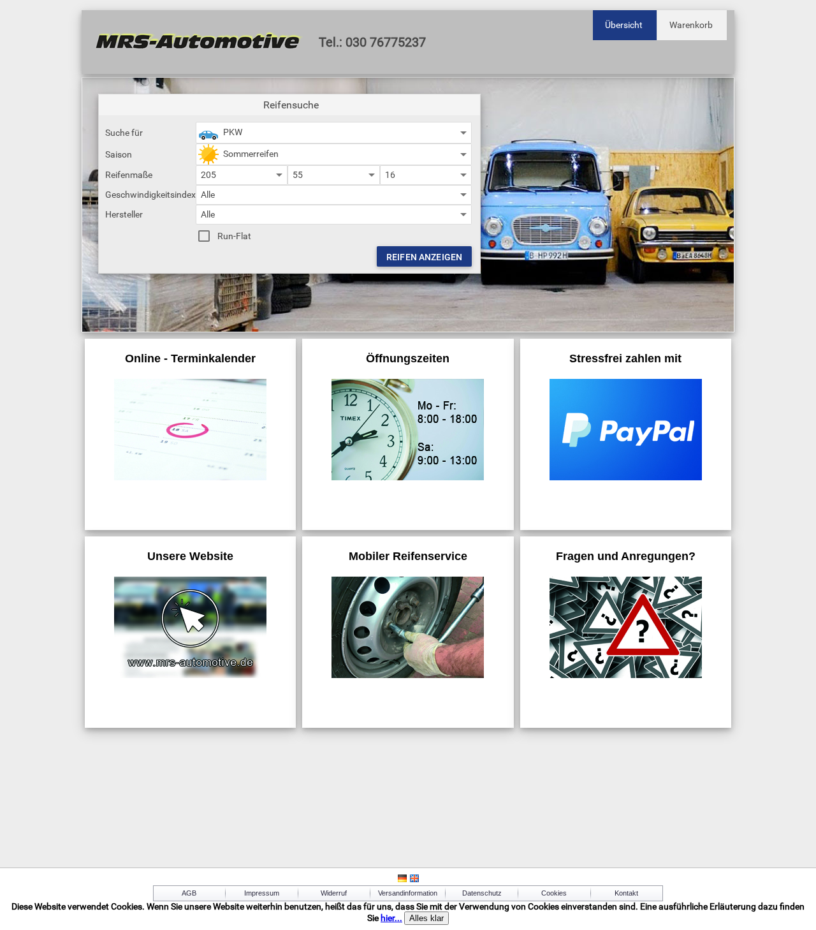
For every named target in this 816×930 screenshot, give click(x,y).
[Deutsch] (402, 880)
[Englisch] (414, 880)
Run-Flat (234, 236)
